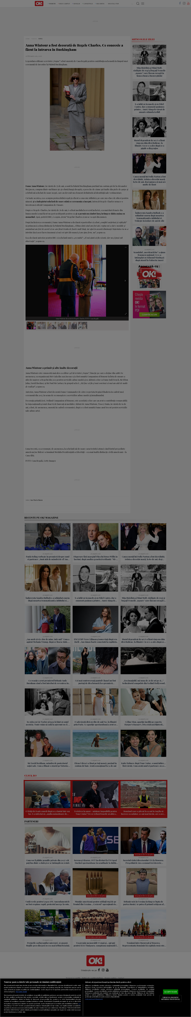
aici (79, 1003)
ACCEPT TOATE (170, 992)
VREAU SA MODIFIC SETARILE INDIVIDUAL (170, 998)
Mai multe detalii (21, 992)
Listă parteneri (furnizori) (94, 999)
